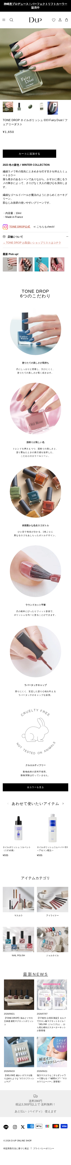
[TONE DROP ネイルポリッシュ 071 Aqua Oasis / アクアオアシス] (41, 264)
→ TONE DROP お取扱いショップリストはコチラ (32, 242)
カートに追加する (29, 153)
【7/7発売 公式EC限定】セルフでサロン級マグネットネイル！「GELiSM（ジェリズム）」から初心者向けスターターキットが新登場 (51, 1024)
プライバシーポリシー (43, 1148)
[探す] (11, 20)
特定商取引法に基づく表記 (16, 1148)
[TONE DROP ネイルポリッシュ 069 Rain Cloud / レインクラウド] (10, 264)
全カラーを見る (35, 787)
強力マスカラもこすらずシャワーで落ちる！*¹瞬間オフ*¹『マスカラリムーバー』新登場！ (52, 1078)
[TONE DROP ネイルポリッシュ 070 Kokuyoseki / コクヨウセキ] (26, 264)
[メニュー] (4, 20)
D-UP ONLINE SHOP (21, 1140)
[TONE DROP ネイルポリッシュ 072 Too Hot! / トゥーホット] (57, 264)
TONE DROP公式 (20, 226)
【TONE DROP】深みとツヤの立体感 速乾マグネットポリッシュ (18, 1021)
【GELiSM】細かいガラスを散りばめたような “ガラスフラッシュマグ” (19, 1078)
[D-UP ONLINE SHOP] (35, 20)
